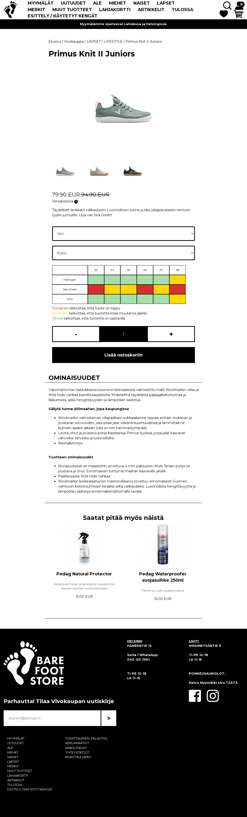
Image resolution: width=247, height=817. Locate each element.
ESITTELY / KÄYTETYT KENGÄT (62, 15)
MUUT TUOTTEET (72, 9)
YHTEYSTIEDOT (77, 752)
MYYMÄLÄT (41, 3)
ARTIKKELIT (151, 9)
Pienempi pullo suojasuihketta (163, 590)
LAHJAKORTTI (114, 9)
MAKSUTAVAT (76, 748)
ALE (97, 3)
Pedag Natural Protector (84, 573)
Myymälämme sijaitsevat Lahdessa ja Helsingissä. (123, 24)
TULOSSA (182, 9)
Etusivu (54, 41)
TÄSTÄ (232, 682)
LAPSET (166, 3)
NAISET (141, 3)
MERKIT (36, 9)
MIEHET (117, 3)
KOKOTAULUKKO (78, 757)
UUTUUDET (73, 3)
